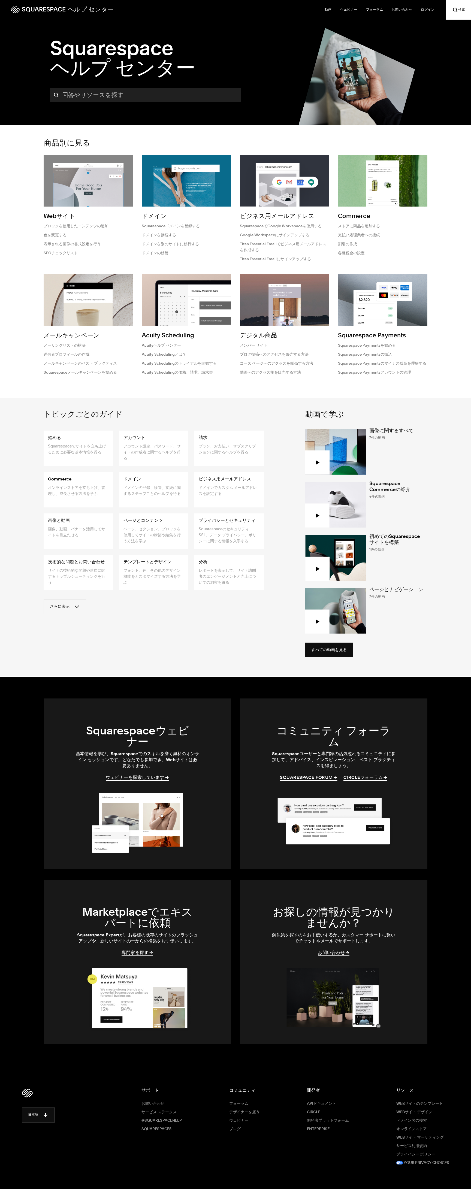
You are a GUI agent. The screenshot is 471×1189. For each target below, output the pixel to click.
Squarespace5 (156, 1129)
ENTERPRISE (318, 1129)
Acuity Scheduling (168, 336)
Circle (313, 1112)
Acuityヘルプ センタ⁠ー (161, 345)
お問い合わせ (152, 1104)
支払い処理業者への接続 (359, 235)
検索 (461, 9)
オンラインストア (411, 1129)
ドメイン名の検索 (411, 1121)
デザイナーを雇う (244, 1112)
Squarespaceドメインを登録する (171, 226)
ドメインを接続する (159, 235)
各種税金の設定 (351, 253)
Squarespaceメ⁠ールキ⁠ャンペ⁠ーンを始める (80, 372)
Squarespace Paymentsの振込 (365, 354)
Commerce (354, 216)
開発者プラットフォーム (328, 1121)
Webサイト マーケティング (420, 1137)
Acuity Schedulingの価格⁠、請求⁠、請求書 (177, 372)
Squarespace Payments (372, 336)
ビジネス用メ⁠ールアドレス (277, 216)
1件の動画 (377, 549)
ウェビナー (238, 1121)
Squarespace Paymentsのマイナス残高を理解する (382, 363)
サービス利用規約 (411, 1146)
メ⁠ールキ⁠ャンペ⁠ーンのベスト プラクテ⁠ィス (80, 363)
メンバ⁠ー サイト (253, 345)
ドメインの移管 (155, 253)
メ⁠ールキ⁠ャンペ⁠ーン (71, 336)
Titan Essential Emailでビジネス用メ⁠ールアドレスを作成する (283, 247)
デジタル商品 (258, 336)
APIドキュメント (321, 1104)
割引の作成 (347, 244)
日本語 (33, 1115)
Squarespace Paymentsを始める (367, 345)
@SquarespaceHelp (161, 1121)
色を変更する (55, 235)
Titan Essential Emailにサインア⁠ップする (275, 259)
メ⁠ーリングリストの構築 (65, 345)
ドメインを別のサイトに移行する (170, 244)
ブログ (235, 1129)
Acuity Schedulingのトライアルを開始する (179, 363)
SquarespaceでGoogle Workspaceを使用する (281, 226)
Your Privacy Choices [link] (426, 1163)
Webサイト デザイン (414, 1112)
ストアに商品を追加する (359, 226)
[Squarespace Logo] (27, 1093)
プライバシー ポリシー (415, 1154)
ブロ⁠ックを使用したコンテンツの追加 (76, 226)
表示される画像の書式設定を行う (72, 244)
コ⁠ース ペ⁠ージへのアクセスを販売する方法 (276, 363)
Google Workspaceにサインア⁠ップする (274, 235)
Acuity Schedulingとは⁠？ (164, 354)
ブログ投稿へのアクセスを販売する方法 (274, 354)
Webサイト (59, 216)
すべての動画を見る (329, 650)
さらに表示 (60, 607)
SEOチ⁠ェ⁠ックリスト (61, 253)
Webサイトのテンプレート (419, 1104)
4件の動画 (377, 496)
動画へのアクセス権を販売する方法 (270, 372)
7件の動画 (377, 437)
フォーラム (238, 1104)
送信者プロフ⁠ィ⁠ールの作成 (66, 354)
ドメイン (154, 216)
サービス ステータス (159, 1112)
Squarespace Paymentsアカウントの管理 (374, 372)
